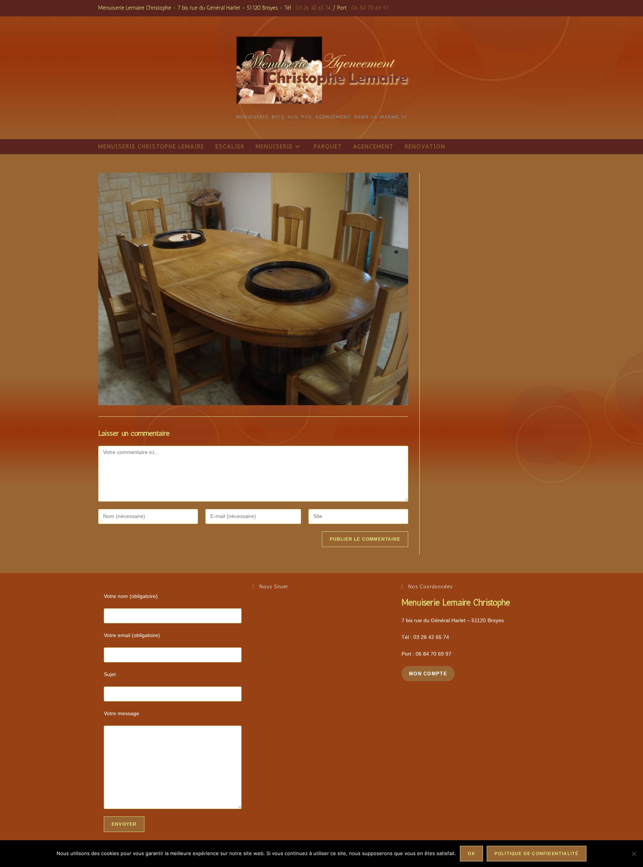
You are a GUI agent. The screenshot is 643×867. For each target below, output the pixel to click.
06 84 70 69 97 (369, 7)
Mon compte (428, 673)
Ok (471, 853)
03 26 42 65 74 (313, 7)
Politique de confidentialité (537, 853)
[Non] (633, 853)
